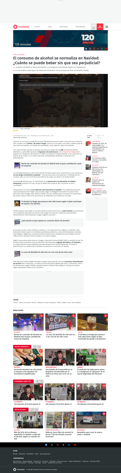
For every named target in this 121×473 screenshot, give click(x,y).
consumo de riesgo (68, 152)
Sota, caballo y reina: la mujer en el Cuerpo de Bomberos (88, 190)
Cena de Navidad (19, 54)
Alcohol (15, 302)
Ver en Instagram (57, 444)
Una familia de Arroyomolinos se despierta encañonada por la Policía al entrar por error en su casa (60, 357)
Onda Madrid (63, 26)
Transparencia (37, 461)
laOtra (36, 454)
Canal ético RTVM (95, 461)
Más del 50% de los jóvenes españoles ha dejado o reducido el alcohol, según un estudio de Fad (28, 420)
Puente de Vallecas (52, 430)
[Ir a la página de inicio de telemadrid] (21, 27)
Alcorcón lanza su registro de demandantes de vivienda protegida (88, 179)
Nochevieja (81, 430)
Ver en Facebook (46, 445)
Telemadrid (22, 454)
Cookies (44, 462)
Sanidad (64, 302)
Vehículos (95, 165)
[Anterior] (35, 347)
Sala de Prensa (17, 461)
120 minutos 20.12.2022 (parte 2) (28, 391)
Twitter (90, 49)
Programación (80, 26)
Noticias (37, 26)
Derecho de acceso (62, 461)
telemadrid (19, 469)
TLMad (50, 26)
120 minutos (18, 402)
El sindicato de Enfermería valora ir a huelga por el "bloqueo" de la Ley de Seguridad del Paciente (91, 357)
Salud (69, 302)
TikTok (98, 49)
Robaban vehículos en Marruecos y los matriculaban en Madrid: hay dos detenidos (88, 167)
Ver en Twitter (52, 445)
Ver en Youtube (75, 444)
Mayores (17, 367)
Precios (49, 332)
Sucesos (95, 156)
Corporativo (18, 458)
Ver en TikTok (63, 445)
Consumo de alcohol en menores (46, 302)
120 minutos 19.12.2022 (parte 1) (60, 391)
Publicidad (52, 461)
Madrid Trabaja (97, 189)
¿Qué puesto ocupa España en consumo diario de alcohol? (17, 222)
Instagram (94, 49)
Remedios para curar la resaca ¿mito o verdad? (91, 420)
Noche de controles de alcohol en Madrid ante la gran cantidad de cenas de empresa (17, 165)
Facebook (86, 49)
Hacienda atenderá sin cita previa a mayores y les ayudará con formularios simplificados (28, 357)
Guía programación (45, 454)
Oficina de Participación (19, 462)
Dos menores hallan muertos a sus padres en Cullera (88, 157)
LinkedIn (102, 49)
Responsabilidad (27, 461)
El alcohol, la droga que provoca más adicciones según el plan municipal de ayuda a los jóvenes (17, 203)
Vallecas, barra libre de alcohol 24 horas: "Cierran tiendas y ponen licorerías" (60, 420)
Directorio (45, 461)
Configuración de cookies (55, 462)
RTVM (15, 451)
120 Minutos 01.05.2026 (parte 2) (91, 391)
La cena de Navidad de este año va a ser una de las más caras (17, 254)
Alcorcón (95, 178)
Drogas (59, 302)
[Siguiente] (39, 347)
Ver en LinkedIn (69, 444)
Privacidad (31, 462)
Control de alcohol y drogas (27, 302)
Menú (106, 26)
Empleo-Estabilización (75, 461)
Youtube (106, 49)
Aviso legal (38, 462)
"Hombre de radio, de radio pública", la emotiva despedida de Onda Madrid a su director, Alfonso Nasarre (88, 143)
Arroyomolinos (51, 367)
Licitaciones (85, 461)
